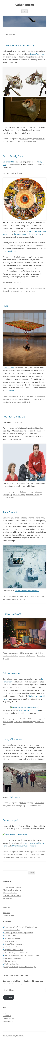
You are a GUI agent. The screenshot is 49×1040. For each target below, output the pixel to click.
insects (30, 399)
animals (39, 139)
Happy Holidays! (12, 614)
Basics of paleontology (12, 930)
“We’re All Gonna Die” (14, 416)
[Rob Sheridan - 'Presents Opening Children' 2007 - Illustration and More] (24, 633)
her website (9, 390)
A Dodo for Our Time (10, 893)
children (40, 653)
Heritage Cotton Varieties (12, 887)
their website (15, 797)
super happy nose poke (19, 857)
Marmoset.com (8, 916)
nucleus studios (16, 854)
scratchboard (28, 722)
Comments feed (8, 1018)
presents (22, 656)
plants (41, 399)
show (8, 857)
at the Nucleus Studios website (23, 846)
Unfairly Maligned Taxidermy (18, 45)
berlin (39, 492)
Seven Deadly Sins (13, 156)
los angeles (7, 854)
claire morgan (19, 399)
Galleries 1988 (8, 162)
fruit (25, 399)
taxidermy (19, 141)
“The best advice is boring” (12, 890)
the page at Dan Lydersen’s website (28, 234)
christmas (6, 656)
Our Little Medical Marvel (12, 896)
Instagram (6, 913)
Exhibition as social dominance (15, 947)
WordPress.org (8, 1021)
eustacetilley (18, 722)
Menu (24, 11)
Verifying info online (11, 964)
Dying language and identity (14, 941)
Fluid (5, 305)
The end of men (10, 961)
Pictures (23, 288)
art (43, 139)
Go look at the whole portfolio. (27, 591)
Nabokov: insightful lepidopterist (16, 952)
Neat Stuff (24, 139)
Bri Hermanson (11, 673)
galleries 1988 (11, 291)
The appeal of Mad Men (12, 958)
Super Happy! (10, 820)
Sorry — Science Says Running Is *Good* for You (21, 955)
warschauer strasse (32, 495)
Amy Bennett (10, 512)
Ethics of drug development (14, 944)
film (4, 291)
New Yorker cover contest (29, 710)
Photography (7, 495)
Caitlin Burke (24, 5)
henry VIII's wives (9, 806)
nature (36, 399)
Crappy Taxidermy (37, 54)
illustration (14, 656)
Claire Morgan (8, 368)
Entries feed (7, 1016)
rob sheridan (30, 656)
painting (19, 291)
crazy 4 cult (41, 288)
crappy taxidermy (9, 141)
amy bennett (39, 596)
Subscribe (8, 997)
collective (40, 803)
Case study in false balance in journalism (18, 933)
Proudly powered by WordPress (13, 1036)
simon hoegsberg (19, 495)
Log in (5, 1013)
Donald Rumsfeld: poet (12, 938)
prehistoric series (29, 854)
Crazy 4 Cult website (11, 251)
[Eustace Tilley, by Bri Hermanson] (24, 707)
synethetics (7, 402)
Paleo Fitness (7, 898)
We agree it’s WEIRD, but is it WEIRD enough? (20, 967)
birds (11, 399)
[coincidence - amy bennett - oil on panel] (24, 588)
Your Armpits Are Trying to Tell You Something (20, 927)
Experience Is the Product (13, 950)
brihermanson (8, 722)
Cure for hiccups (10, 935)
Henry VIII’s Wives (12, 739)
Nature (22, 396)
